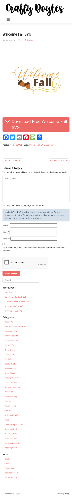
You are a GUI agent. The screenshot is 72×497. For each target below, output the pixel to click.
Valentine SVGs (11, 438)
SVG (43, 145)
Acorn (32, 145)
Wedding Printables (12, 443)
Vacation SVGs (11, 434)
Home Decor (10, 373)
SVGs (7, 420)
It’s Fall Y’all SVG (13, 160)
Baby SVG (9, 322)
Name (6, 225)
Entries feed (9, 468)
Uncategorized (11, 429)
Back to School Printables (15, 327)
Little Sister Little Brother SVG (17, 301)
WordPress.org (11, 477)
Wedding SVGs (11, 448)
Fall (38, 145)
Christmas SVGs (11, 340)
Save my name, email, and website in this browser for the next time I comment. (34, 249)
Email (6, 232)
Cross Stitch (10, 350)
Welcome (50, 145)
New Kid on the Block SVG (15, 297)
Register (8, 459)
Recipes (8, 401)
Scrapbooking (10, 406)
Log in (7, 463)
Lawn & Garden (11, 382)
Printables (9, 392)
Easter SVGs (10, 354)
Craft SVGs (9, 345)
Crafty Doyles (14, 493)
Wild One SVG (10, 292)
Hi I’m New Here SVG (13, 311)
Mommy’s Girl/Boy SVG (14, 306)
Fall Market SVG (57, 160)
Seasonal (8, 410)
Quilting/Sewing (11, 396)
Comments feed (11, 473)
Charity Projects (11, 336)
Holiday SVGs (10, 369)
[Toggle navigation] (8, 19)
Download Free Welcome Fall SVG (39, 124)
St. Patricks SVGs (12, 415)
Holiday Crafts (10, 364)
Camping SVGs (11, 331)
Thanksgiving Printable (14, 425)
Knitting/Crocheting (12, 378)
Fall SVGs (16, 145)
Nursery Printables (12, 387)
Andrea (30, 40)
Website (6, 238)
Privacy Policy (63, 493)
